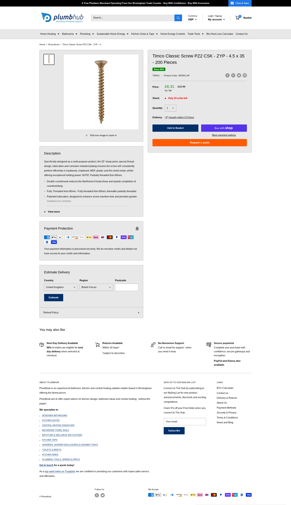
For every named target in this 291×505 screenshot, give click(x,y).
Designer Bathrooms (54, 415)
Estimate (54, 297)
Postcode (120, 280)
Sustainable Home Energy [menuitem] (111, 34)
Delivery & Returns (227, 398)
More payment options (224, 135)
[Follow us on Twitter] (102, 495)
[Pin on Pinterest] (233, 75)
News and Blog (225, 422)
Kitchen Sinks (50, 454)
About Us (222, 402)
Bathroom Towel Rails (55, 430)
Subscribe (174, 430)
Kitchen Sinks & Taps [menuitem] (142, 34)
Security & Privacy (226, 412)
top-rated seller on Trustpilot (60, 471)
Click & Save (242, 3)
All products (53, 44)
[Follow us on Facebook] (97, 495)
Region (84, 280)
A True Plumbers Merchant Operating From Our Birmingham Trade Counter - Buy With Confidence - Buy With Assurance (145, 3)
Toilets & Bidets (51, 449)
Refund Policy (51, 312)
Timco (155, 75)
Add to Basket (175, 128)
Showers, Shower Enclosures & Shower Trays (70, 444)
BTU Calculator (225, 388)
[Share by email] (245, 75)
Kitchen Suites (51, 420)
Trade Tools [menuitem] (193, 34)
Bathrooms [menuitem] (68, 34)
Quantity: (157, 108)
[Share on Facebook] (227, 75)
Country (49, 280)
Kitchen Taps (49, 440)
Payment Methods (226, 407)
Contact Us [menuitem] (242, 34)
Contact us (222, 393)
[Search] (178, 18)
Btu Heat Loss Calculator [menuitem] (219, 34)
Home (42, 44)
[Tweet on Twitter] (239, 75)
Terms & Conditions (227, 417)
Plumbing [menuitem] (85, 34)
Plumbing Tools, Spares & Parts (61, 459)
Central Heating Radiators (58, 425)
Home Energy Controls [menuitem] (173, 34)
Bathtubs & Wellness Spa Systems (62, 435)
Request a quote (199, 142)
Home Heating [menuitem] (48, 34)
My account (215, 19)
